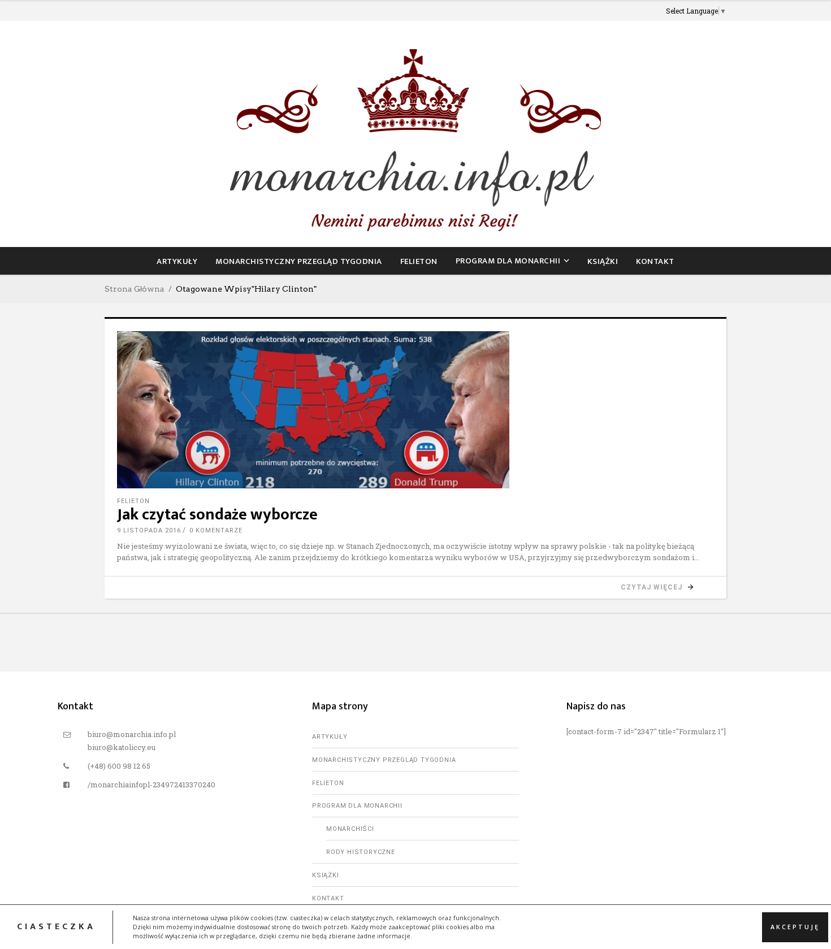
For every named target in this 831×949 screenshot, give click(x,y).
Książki (325, 875)
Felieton (133, 501)
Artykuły (329, 736)
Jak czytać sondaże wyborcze (217, 514)
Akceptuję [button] (795, 926)
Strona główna (135, 288)
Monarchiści (350, 829)
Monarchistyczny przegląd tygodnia (384, 760)
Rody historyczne (360, 852)
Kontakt (328, 898)
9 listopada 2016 (149, 530)
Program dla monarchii (357, 805)
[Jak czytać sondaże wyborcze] (415, 409)
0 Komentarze (216, 530)
